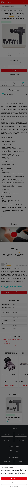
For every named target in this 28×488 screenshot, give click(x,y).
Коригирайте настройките (14, 482)
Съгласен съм (14, 478)
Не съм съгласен (14, 486)
